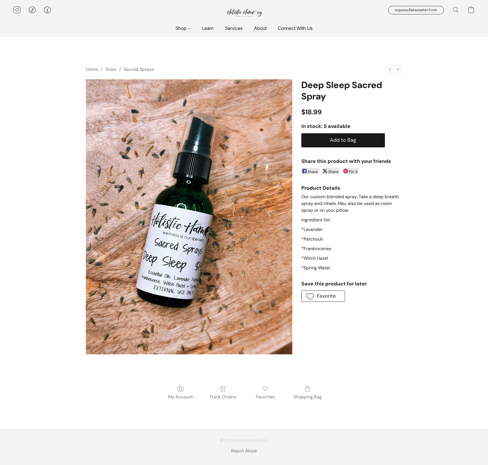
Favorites (265, 397)
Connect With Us (295, 28)
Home (92, 69)
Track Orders (223, 397)
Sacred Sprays (139, 69)
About (260, 28)
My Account (180, 397)
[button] (244, 12)
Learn (207, 28)
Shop (181, 28)
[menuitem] (390, 69)
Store (110, 69)
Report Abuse (244, 450)
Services (234, 28)
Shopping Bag (307, 397)
